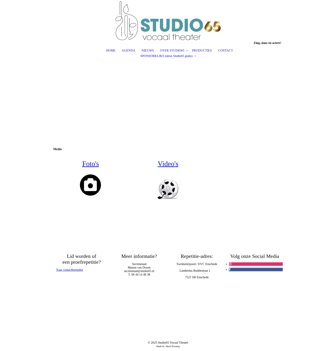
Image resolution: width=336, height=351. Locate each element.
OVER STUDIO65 (172, 50)
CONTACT (225, 50)
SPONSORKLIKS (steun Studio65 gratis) (166, 56)
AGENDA (128, 50)
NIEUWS (148, 50)
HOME (111, 50)
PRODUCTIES (202, 50)
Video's (168, 164)
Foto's (90, 164)
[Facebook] (230, 269)
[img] (168, 20)
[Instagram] (230, 264)
